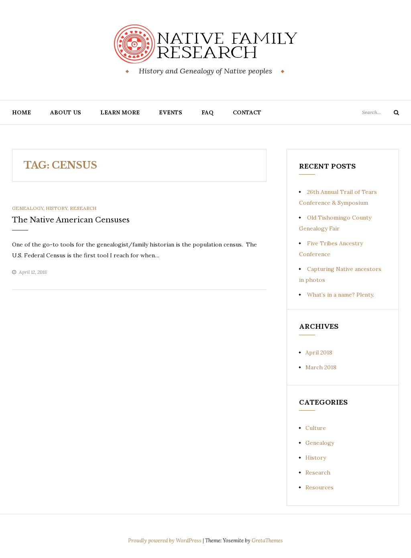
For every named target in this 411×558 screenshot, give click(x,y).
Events (170, 112)
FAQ (207, 112)
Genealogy (27, 208)
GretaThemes (267, 540)
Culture (315, 428)
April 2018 (318, 352)
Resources (319, 487)
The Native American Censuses (71, 220)
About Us (65, 112)
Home (21, 112)
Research (83, 208)
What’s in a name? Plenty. (340, 294)
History (56, 208)
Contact (247, 112)
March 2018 (320, 367)
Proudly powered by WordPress (165, 540)
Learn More (120, 112)
